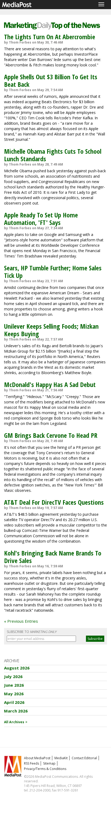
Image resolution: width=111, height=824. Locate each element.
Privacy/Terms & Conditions (45, 768)
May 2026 (14, 693)
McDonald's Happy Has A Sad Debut (50, 384)
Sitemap (49, 763)
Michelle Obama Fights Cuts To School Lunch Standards (52, 155)
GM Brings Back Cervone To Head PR (50, 435)
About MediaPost (37, 758)
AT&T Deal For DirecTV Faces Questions (54, 502)
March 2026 (16, 711)
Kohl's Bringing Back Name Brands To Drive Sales (52, 557)
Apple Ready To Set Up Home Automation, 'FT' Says (41, 218)
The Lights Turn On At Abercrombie (49, 36)
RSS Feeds (31, 763)
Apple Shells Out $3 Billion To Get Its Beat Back (50, 80)
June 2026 (14, 685)
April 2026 (14, 702)
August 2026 (17, 668)
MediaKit (61, 758)
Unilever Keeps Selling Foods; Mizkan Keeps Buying (51, 330)
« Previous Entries (21, 621)
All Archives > (15, 722)
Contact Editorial (84, 758)
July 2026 (13, 676)
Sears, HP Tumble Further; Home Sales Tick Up (53, 271)
